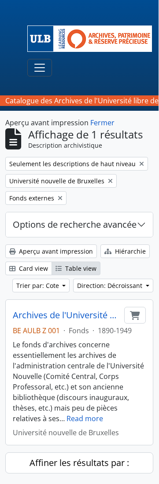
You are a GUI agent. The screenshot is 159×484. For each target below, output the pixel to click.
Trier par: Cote (38, 285)
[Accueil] (93, 38)
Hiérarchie (129, 251)
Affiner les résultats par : (79, 463)
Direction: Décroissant (110, 285)
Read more (85, 418)
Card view (32, 268)
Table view (79, 268)
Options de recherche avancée (75, 224)
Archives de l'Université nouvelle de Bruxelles (67, 315)
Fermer (102, 122)
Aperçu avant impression (55, 251)
